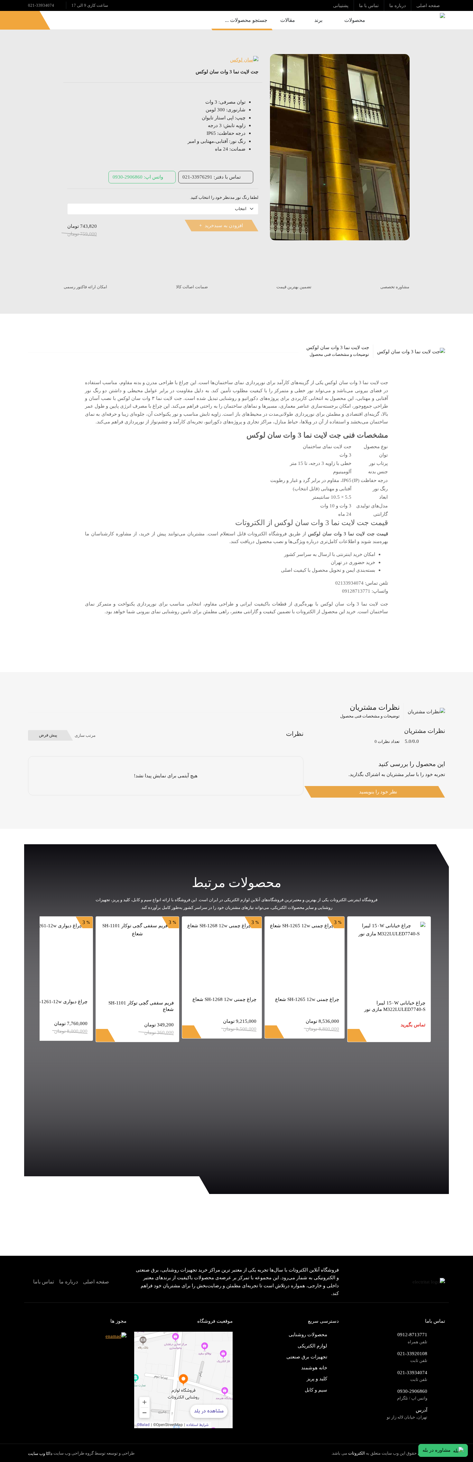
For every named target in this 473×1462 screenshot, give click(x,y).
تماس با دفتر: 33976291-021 (211, 177)
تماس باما (43, 1281)
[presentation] (430, 1161)
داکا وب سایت (40, 1453)
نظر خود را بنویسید (378, 791)
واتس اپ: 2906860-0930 (138, 177)
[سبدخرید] (12, 20)
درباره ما (68, 1281)
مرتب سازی (85, 735)
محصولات (354, 20)
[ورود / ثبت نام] (28, 20)
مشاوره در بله (436, 1450)
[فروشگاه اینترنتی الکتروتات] (411, 20)
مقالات (287, 20)
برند (318, 20)
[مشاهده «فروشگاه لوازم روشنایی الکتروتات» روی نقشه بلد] (183, 1380)
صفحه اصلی (96, 1281)
